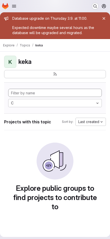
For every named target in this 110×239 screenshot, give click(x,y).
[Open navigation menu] (14, 6)
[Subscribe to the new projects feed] (55, 74)
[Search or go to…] (95, 6)
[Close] (104, 18)
